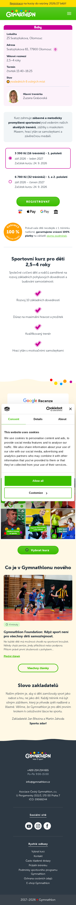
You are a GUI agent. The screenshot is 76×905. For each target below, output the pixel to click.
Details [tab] (38, 419)
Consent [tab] (13, 419)
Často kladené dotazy (38, 860)
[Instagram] (38, 826)
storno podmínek (57, 235)
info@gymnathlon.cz (38, 781)
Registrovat (38, 201)
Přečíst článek (12, 656)
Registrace (16, 3)
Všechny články (38, 668)
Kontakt (38, 856)
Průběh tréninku (38, 865)
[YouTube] (28, 826)
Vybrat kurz (40, 550)
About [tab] (62, 419)
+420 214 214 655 (38, 770)
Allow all (38, 480)
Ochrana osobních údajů (38, 878)
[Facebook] (47, 826)
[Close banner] (70, 409)
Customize (36, 492)
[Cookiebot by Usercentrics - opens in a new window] (47, 409)
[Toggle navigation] (69, 13)
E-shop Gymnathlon (38, 883)
